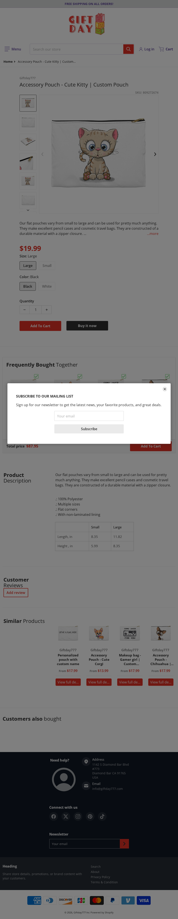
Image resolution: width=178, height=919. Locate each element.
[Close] (164, 389)
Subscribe (89, 429)
